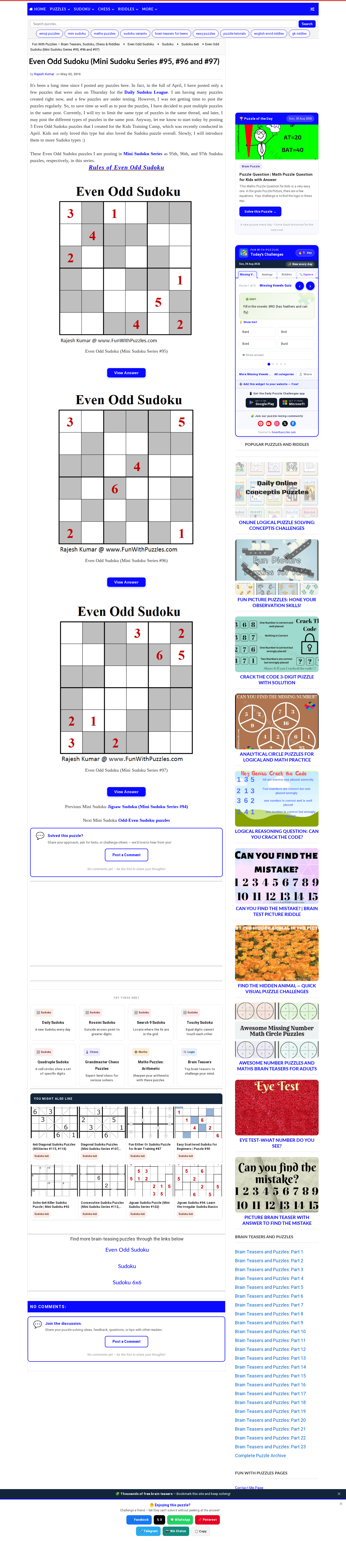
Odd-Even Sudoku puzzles (144, 820)
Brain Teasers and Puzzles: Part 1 (269, 1251)
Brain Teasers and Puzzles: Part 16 (270, 1384)
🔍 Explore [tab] (306, 274)
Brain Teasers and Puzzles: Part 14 (270, 1367)
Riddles (126, 9)
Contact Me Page (249, 1488)
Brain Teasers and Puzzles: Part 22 (270, 1437)
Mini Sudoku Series (142, 153)
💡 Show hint (248, 322)
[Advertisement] (126, 919)
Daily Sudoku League (146, 92)
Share (307, 374)
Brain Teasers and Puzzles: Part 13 (270, 1358)
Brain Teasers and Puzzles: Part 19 (270, 1411)
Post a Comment (126, 855)
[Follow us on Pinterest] (260, 423)
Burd (284, 344)
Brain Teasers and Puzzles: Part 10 (270, 1331)
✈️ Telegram (148, 1531)
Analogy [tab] (267, 274)
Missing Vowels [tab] (248, 274)
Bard (245, 332)
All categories (284, 374)
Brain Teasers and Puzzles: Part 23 (270, 1446)
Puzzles (58, 9)
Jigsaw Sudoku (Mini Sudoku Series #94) (148, 806)
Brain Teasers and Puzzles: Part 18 (270, 1402)
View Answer (126, 373)
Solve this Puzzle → (260, 211)
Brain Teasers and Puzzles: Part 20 (270, 1420)
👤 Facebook (139, 1520)
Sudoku (82, 9)
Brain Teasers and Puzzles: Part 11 (270, 1340)
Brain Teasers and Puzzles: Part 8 (269, 1313)
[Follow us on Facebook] (293, 423)
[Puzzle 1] (268, 364)
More (147, 9)
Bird (284, 332)
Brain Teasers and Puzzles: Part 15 (270, 1375)
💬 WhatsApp (180, 1520)
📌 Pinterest (207, 1520)
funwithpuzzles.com (284, 432)
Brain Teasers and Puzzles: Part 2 (269, 1260)
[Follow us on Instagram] (277, 423)
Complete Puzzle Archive (260, 1455)
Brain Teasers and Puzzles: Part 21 (270, 1429)
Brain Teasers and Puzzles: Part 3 (269, 1269)
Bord (245, 344)
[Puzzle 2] (273, 364)
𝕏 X (159, 1520)
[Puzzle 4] (281, 364)
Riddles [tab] (287, 274)
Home (40, 9)
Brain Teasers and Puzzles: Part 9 (269, 1322)
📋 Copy (201, 1531)
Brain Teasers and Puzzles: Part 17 (270, 1393)
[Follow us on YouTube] (269, 423)
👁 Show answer (253, 355)
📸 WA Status (176, 1531)
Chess (104, 9)
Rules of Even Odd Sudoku (126, 167)
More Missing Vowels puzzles (255, 374)
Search (307, 24)
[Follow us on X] (285, 423)
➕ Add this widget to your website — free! (268, 384)
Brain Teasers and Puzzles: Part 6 (269, 1296)
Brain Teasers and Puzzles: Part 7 (269, 1305)
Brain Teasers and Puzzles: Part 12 (270, 1349)
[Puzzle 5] (285, 364)
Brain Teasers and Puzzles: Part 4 (269, 1278)
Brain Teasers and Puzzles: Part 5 (269, 1287)
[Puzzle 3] (277, 364)
